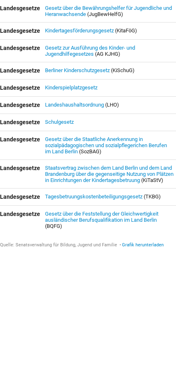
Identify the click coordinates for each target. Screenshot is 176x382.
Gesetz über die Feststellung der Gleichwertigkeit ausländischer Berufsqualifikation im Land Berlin (101, 217)
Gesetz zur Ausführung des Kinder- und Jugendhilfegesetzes (90, 51)
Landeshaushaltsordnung (74, 105)
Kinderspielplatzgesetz (71, 87)
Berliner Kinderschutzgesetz (78, 70)
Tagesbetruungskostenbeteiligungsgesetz (94, 196)
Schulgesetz (59, 122)
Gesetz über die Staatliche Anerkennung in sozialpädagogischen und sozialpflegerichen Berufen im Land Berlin (106, 145)
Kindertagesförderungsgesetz (80, 30)
